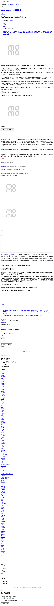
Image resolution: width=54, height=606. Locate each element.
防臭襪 (2, 381)
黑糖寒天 (3, 475)
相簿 (4, 23)
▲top (2, 335)
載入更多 (2, 338)
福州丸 (2, 411)
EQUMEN (3, 551)
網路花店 (3, 486)
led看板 (2, 510)
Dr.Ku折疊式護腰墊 (5, 464)
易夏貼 (32, 87)
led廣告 (2, 507)
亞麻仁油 (3, 445)
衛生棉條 (3, 531)
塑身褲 (2, 549)
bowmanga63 (3, 322)
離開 (7, 603)
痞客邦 (11, 329)
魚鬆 (2, 135)
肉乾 (2, 405)
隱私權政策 (34, 587)
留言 (14, 329)
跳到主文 (3, 14)
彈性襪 (2, 511)
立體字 (2, 499)
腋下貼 (2, 389)
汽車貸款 (3, 166)
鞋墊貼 (2, 394)
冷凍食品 (3, 413)
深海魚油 (3, 450)
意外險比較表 (4, 454)
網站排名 (3, 482)
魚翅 (2, 415)
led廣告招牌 (3, 504)
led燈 (2, 505)
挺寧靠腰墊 (3, 466)
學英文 (2, 304)
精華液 (2, 540)
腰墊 (2, 469)
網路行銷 (3, 534)
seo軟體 (2, 480)
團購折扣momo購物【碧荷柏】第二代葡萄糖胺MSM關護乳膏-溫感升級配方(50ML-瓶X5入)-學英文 (26, 310)
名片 (4, 26)
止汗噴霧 (3, 392)
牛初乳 (2, 448)
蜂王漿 (2, 446)
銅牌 (2, 500)
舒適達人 (3, 532)
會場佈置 (3, 489)
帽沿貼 (2, 375)
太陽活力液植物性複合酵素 (7, 474)
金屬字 (2, 502)
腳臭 (2, 378)
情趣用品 (3, 521)
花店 (2, 484)
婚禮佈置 (3, 488)
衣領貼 (2, 373)
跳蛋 (2, 524)
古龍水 (2, 545)
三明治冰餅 (3, 383)
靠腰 (2, 467)
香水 (2, 543)
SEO (2, 483)
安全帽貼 (3, 386)
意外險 (2, 453)
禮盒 (4, 145)
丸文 (8, 139)
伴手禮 (2, 402)
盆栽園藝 (3, 459)
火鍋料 (2, 410)
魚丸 (2, 407)
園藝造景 (3, 458)
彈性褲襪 (3, 515)
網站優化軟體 (4, 478)
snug (2, 230)
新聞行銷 (3, 537)
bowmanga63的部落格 (11, 10)
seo (1, 535)
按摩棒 (2, 523)
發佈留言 (2, 346)
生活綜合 (11, 20)
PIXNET (17, 587)
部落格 (4, 24)
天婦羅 (2, 408)
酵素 (2, 451)
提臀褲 (2, 552)
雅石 (2, 461)
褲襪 (2, 513)
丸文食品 (13, 139)
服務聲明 (39, 587)
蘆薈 (2, 538)
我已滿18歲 (3, 603)
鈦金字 (2, 508)
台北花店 (3, 491)
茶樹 (2, 541)
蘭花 (2, 462)
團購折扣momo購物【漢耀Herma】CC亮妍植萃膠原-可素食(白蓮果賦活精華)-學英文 (22, 315)
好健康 (2, 442)
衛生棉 (2, 529)
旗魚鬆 (5, 141)
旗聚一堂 (3, 397)
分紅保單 (3, 456)
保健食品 (3, 443)
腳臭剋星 (12, 255)
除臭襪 (4, 255)
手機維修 (3, 527)
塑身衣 (2, 548)
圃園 (2, 546)
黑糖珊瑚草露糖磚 (5, 477)
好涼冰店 (3, 384)
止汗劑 (2, 391)
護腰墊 (2, 470)
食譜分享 (11, 333)
